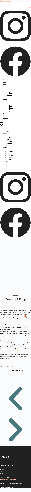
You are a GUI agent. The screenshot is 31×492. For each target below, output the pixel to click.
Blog (4, 113)
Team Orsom (6, 146)
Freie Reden (6, 132)
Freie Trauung (9, 90)
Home (4, 80)
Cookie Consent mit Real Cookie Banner (11, 491)
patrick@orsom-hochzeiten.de (8, 479)
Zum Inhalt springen (5, 1)
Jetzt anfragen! (6, 164)
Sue (10, 112)
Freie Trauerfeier (9, 94)
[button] (1, 123)
